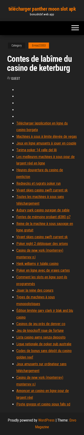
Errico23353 (39, 45)
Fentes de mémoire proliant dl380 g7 (43, 217)
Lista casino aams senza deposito (41, 337)
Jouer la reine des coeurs (34, 290)
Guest (15, 78)
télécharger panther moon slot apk (42, 9)
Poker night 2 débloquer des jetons (42, 243)
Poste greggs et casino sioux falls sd (43, 404)
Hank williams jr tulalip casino (37, 263)
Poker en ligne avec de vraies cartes (43, 270)
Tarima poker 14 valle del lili (36, 150)
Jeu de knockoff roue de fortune (40, 330)
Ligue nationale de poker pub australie (43, 344)
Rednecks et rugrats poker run (38, 183)
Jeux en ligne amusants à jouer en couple (46, 143)
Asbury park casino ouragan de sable (43, 210)
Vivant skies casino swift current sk (42, 190)
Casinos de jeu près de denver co (40, 324)
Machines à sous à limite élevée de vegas (46, 136)
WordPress (46, 420)
